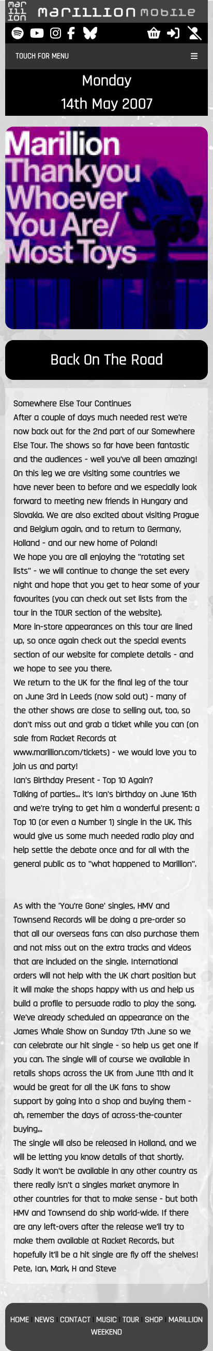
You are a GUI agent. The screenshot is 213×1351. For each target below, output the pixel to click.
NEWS (44, 1319)
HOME (19, 1319)
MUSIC (106, 1319)
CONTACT (75, 1319)
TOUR (131, 1319)
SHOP (154, 1319)
